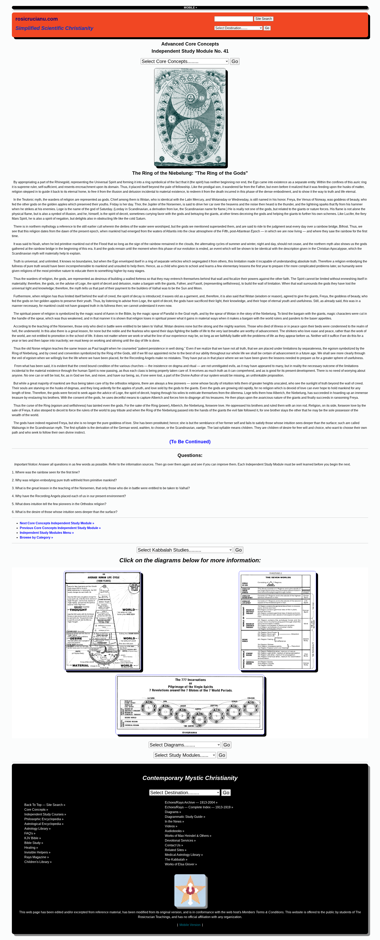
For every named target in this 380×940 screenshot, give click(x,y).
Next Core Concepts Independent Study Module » (57, 523)
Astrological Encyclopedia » (44, 824)
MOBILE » (190, 7)
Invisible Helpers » (37, 852)
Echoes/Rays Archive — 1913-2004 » (191, 802)
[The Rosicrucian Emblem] (190, 890)
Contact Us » (174, 845)
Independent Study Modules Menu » (47, 532)
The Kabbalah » (176, 859)
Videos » (171, 826)
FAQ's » (29, 833)
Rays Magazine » (36, 857)
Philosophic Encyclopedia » (44, 819)
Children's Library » (38, 862)
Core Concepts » (36, 809)
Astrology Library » (37, 828)
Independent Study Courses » (45, 814)
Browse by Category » (36, 537)
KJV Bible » (32, 838)
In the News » (174, 821)
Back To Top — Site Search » (44, 805)
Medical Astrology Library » (184, 854)
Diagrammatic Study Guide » (185, 816)
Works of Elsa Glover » (181, 864)
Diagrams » (173, 812)
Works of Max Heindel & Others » (188, 835)
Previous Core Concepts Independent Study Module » (60, 528)
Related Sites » (175, 850)
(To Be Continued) (190, 441)
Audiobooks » (174, 831)
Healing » (31, 847)
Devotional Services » (180, 840)
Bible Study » (33, 843)
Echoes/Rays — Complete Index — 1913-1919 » (199, 807)
